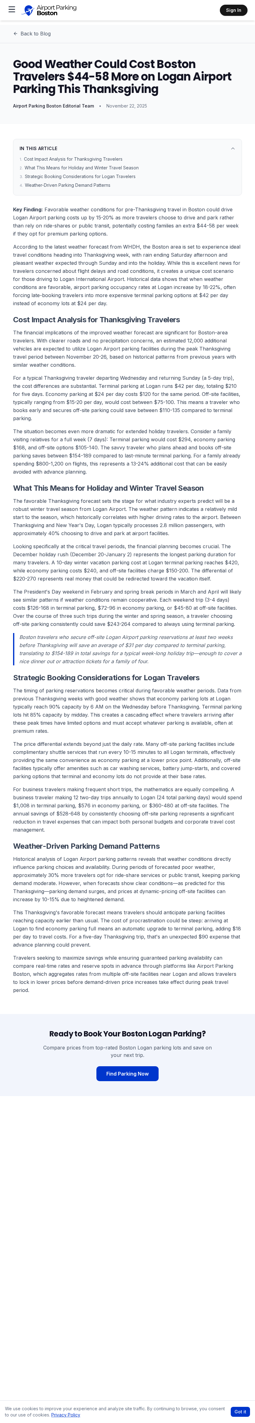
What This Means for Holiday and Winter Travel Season (79, 167)
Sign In (233, 10)
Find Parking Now (127, 1074)
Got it (240, 1411)
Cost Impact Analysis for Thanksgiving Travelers (71, 159)
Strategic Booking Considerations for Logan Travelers (78, 176)
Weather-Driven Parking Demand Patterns (65, 185)
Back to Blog (36, 33)
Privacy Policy (65, 1414)
